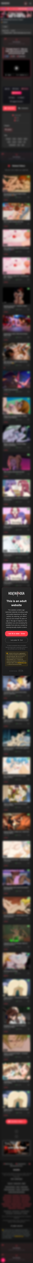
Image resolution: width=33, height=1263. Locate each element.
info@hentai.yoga (22, 662)
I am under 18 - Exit (16, 640)
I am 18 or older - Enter (16, 634)
